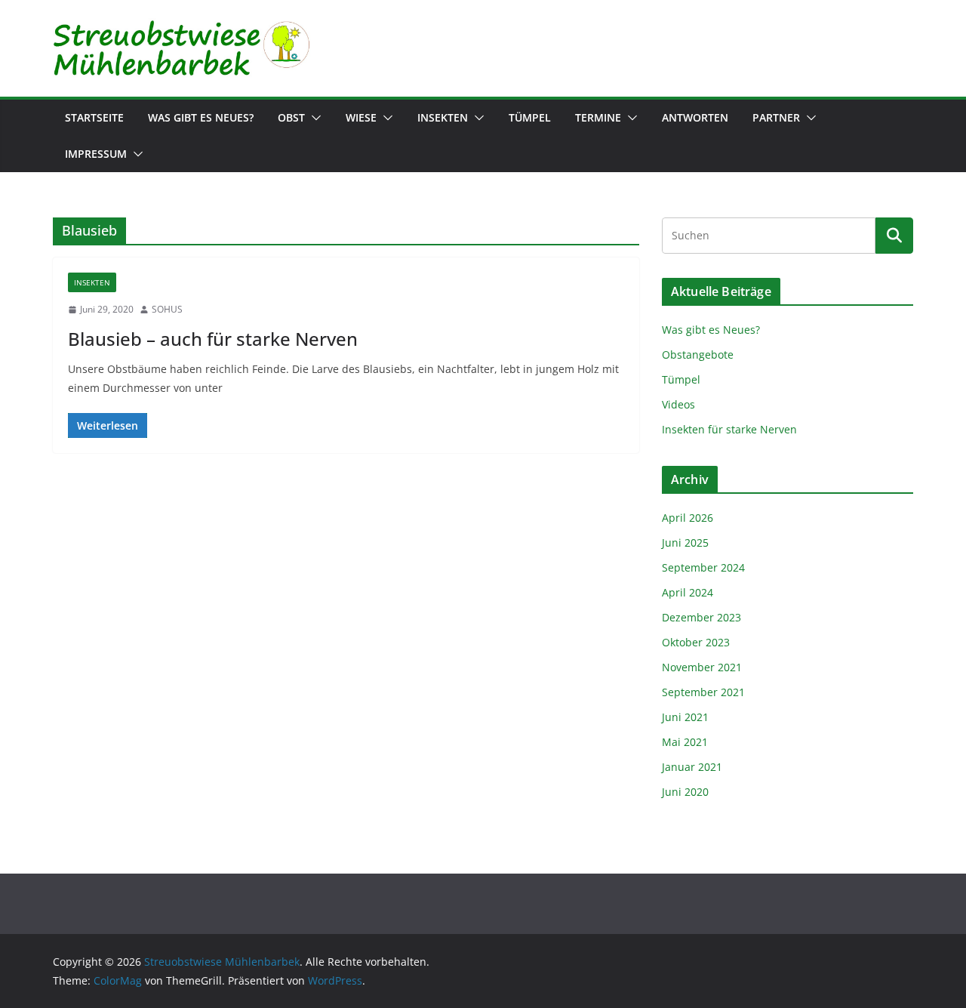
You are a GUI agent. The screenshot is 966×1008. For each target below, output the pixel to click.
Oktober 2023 (696, 642)
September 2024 (703, 567)
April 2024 (687, 592)
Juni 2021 (685, 717)
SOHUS (167, 309)
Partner (776, 117)
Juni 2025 (685, 542)
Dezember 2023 (701, 617)
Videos (678, 404)
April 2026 (687, 517)
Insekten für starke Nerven (729, 429)
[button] (313, 117)
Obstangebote (698, 354)
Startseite (94, 117)
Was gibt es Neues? (201, 117)
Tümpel (530, 117)
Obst (291, 117)
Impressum (96, 153)
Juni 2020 (685, 792)
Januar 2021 (692, 767)
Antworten (695, 117)
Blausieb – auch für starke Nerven (213, 338)
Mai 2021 (685, 742)
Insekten (442, 117)
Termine (598, 117)
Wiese (361, 117)
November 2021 (702, 667)
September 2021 (703, 692)
